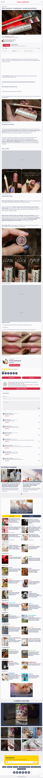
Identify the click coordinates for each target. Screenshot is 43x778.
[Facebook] (20, 772)
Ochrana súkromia (36, 767)
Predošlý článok (11, 377)
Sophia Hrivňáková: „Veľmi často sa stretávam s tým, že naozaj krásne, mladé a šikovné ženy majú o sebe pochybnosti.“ (34, 529)
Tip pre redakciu (21, 769)
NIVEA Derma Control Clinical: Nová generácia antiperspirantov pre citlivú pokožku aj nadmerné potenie (34, 607)
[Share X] (8, 373)
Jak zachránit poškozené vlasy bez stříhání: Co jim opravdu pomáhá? (34, 582)
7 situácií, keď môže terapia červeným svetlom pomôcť (15, 558)
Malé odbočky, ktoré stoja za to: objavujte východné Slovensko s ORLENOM (15, 605)
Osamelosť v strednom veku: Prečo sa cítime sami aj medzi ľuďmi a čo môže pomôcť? (34, 521)
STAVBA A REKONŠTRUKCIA (15, 638)
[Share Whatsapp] (5, 373)
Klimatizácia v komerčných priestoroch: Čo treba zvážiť (34, 641)
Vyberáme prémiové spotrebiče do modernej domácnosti (14, 664)
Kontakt (9, 767)
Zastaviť (4, 50)
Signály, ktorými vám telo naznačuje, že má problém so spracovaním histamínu (34, 559)
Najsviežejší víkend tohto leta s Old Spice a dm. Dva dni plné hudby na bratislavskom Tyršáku (14, 520)
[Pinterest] (23, 772)
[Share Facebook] (3, 373)
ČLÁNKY (10, 591)
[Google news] (26, 772)
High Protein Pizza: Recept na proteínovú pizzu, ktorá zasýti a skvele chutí (15, 570)
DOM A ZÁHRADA (32, 615)
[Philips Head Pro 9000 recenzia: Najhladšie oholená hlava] (32, 732)
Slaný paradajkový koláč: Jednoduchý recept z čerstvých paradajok (34, 571)
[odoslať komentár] (38, 408)
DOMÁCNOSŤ (12, 626)
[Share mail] (16, 373)
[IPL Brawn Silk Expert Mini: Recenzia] (32, 745)
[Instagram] (14, 772)
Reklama (15, 767)
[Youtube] (17, 772)
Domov (3, 6)
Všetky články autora (14, 365)
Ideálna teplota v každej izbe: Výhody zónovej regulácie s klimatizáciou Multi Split (34, 654)
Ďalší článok (31, 377)
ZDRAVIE (10, 555)
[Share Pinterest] (11, 373)
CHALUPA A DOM (12, 649)
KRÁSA (29, 580)
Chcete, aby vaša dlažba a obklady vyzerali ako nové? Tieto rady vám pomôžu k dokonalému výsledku (15, 629)
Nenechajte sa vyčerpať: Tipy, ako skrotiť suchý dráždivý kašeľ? (14, 593)
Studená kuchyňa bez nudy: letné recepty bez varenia (34, 664)
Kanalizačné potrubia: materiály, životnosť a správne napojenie (14, 652)
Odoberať (34, 762)
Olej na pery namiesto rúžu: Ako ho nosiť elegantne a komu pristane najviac (15, 528)
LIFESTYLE (30, 603)
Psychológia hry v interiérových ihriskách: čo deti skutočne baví (15, 617)
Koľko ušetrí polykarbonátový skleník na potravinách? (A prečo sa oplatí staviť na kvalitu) (34, 618)
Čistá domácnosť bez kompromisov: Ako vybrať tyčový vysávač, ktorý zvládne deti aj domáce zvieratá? (14, 677)
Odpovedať (7, 415)
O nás (4, 767)
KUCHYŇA (11, 661)
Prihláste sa (10, 382)
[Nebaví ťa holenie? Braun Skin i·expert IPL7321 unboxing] (11, 745)
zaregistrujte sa (30, 384)
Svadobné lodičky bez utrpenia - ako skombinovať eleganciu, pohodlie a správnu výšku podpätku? (15, 547)
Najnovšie (31, 516)
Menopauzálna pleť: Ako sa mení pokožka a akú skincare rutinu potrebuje (15, 535)
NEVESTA (11, 544)
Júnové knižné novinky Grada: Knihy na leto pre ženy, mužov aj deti (33, 676)
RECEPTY (11, 567)
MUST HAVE (30, 545)
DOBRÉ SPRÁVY (12, 602)
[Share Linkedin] (14, 373)
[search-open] (4, 2)
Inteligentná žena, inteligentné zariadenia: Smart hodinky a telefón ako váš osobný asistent (34, 595)
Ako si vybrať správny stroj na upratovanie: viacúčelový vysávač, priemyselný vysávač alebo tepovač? (34, 630)
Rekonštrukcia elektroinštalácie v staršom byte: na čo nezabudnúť (15, 640)
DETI (10, 614)
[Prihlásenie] (2, 2)
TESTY (6, 6)
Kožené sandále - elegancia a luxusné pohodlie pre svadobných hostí (34, 547)
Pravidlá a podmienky (24, 767)
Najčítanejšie (11, 516)
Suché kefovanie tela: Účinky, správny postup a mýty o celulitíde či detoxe (34, 535)
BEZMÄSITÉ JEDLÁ (32, 662)
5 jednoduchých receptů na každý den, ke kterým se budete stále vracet (15, 582)
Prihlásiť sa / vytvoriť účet (22, 388)
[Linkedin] (29, 772)
